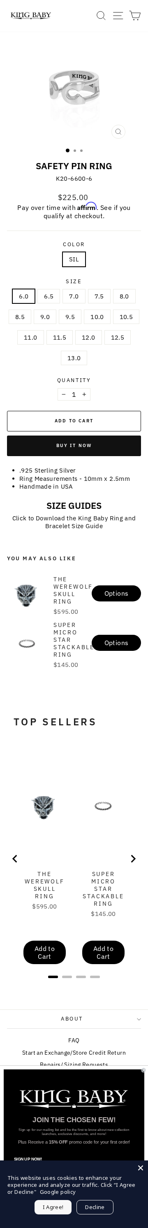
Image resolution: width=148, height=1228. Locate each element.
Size (74, 281)
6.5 (48, 296)
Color (74, 244)
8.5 (20, 317)
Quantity (74, 380)
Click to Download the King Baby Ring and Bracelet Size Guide (74, 522)
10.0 (97, 317)
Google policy (58, 1191)
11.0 (30, 337)
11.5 (60, 337)
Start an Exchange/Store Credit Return (74, 1052)
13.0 (74, 358)
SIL (74, 259)
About (72, 1018)
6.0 (23, 296)
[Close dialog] (143, 1070)
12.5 (118, 337)
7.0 (74, 296)
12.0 (88, 337)
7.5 (99, 296)
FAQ (73, 1040)
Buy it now (74, 445)
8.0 (124, 296)
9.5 (70, 317)
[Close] (140, 1168)
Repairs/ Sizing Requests (74, 1064)
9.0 (45, 317)
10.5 (126, 317)
